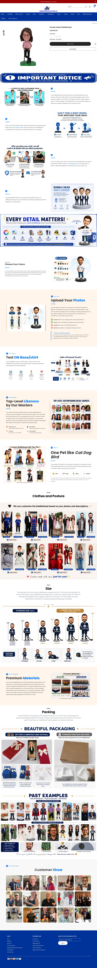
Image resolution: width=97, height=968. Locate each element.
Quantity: (52, 33)
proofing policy (73, 163)
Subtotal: (52, 39)
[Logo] (48, 8)
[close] (95, 1)
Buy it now (73, 49)
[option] (27, 46)
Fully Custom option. (18, 127)
